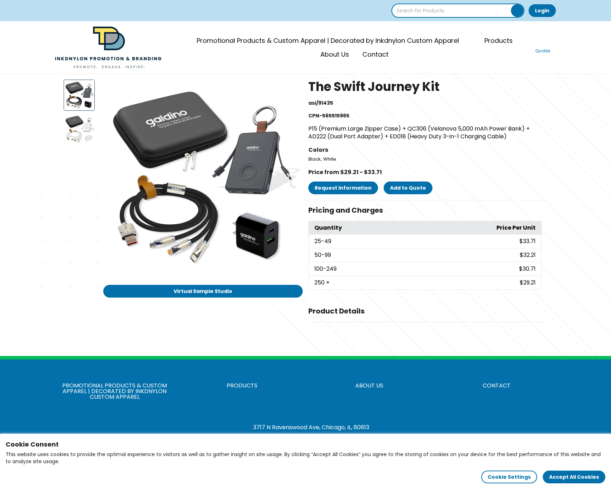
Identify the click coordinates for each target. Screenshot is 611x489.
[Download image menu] (293, 88)
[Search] (517, 10)
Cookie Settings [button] (509, 477)
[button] (427, 210)
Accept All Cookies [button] (574, 477)
